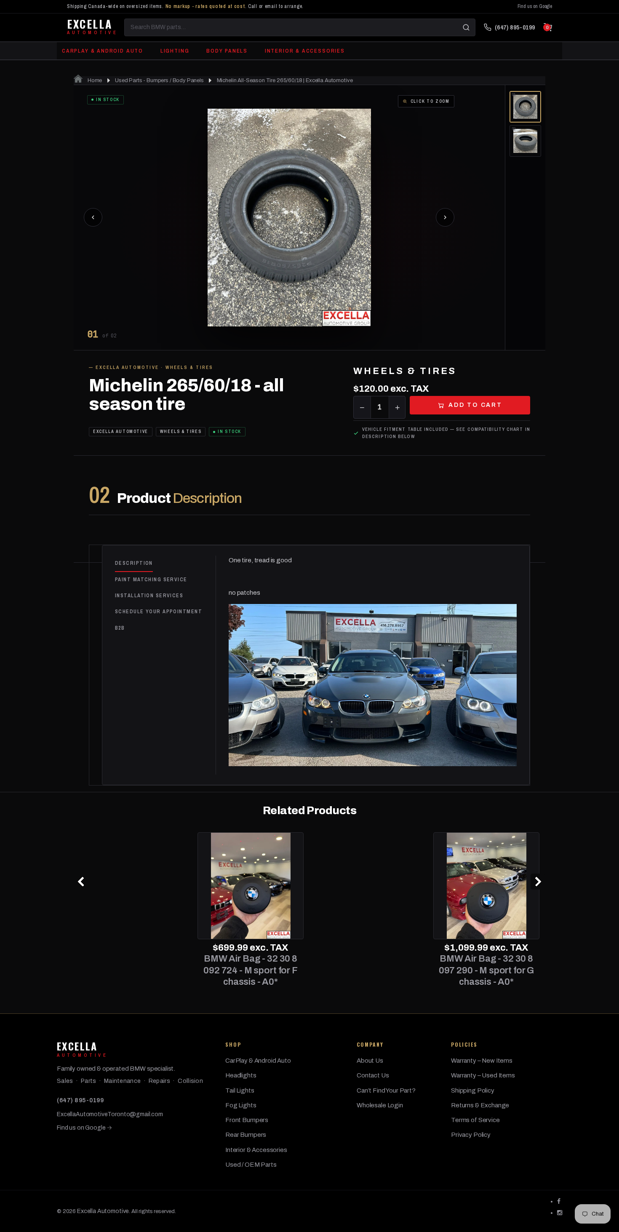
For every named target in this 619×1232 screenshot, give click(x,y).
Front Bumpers (246, 1120)
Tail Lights (239, 1090)
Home (94, 80)
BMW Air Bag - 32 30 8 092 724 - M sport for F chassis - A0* (132, 970)
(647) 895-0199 (80, 1100)
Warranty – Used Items (483, 1075)
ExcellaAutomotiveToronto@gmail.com (110, 1114)
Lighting (174, 50)
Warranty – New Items (481, 1060)
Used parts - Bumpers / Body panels (159, 80)
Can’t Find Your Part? (386, 1090)
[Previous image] (93, 217)
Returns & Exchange (480, 1105)
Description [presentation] (134, 563)
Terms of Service (475, 1120)
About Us (370, 1060)
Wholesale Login (380, 1105)
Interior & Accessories (305, 50)
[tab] (165, 564)
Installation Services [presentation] (149, 595)
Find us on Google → (84, 1128)
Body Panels (227, 50)
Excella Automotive (103, 1211)
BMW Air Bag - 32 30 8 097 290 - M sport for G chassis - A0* (368, 970)
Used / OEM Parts (251, 1164)
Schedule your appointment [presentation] (158, 611)
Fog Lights (240, 1105)
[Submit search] (466, 27)
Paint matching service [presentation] (151, 579)
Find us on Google (535, 6)
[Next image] (445, 217)
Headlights (240, 1075)
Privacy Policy (471, 1134)
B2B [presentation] (120, 628)
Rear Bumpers (245, 1134)
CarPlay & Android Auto (102, 50)
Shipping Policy (472, 1090)
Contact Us (373, 1075)
